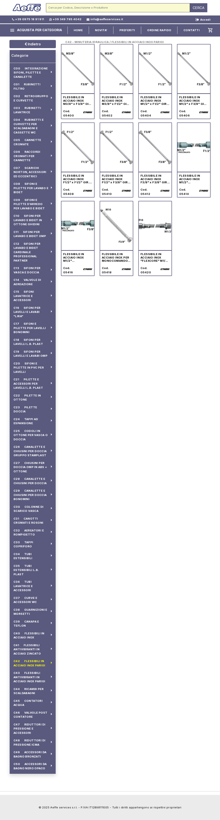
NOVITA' (101, 30)
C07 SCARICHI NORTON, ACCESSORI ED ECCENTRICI (30, 172)
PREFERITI (127, 30)
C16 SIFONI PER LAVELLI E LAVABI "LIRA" (27, 312)
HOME (78, 30)
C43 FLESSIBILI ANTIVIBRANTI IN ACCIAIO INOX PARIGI (29, 677)
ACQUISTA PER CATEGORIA (36, 30)
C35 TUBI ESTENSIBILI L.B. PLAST (26, 570)
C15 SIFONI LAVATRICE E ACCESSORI (24, 296)
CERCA (199, 8)
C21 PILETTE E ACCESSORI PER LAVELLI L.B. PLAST (28, 383)
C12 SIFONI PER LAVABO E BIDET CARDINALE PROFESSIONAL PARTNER (27, 252)
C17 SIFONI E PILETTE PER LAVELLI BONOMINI (30, 328)
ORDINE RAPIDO (159, 30)
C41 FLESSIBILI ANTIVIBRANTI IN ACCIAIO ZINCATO (27, 649)
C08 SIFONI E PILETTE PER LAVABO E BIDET (31, 188)
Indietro (34, 44)
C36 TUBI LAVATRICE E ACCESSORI (23, 586)
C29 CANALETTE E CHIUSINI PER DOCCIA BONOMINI (30, 495)
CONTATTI (191, 30)
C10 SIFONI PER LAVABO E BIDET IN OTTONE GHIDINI (28, 220)
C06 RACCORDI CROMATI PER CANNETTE (27, 156)
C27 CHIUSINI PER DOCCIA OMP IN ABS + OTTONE (30, 467)
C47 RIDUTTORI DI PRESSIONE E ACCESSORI (29, 728)
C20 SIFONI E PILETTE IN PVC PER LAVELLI (29, 367)
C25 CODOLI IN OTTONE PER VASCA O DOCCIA (31, 435)
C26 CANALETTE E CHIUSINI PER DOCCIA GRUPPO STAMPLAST (30, 451)
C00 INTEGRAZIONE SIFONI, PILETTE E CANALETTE (31, 72)
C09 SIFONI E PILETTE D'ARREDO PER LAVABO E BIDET (29, 204)
